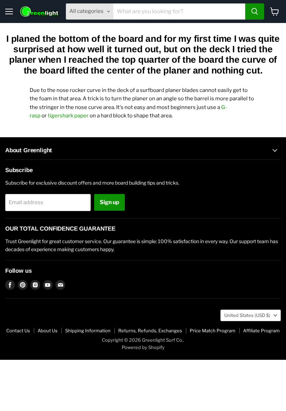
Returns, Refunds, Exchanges (150, 330)
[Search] (254, 11)
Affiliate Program (261, 330)
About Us (48, 330)
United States (247, 315)
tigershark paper (68, 116)
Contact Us (18, 330)
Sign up (109, 202)
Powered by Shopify (143, 347)
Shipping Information (88, 330)
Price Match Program (212, 330)
